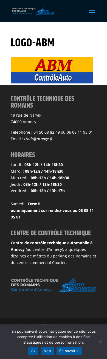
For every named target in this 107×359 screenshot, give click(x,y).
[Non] (100, 341)
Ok (33, 351)
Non (47, 351)
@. (38, 138)
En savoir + (69, 351)
